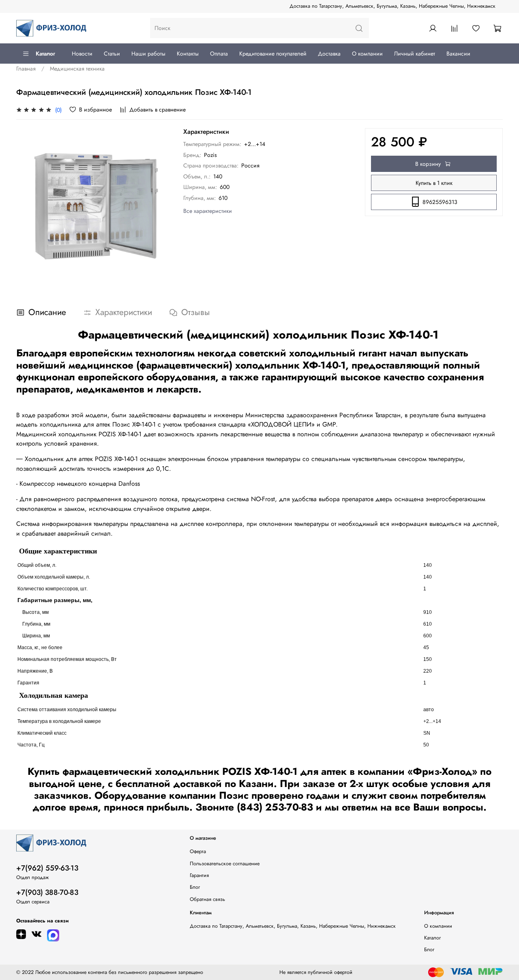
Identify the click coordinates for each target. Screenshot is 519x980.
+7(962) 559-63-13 (47, 868)
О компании (367, 53)
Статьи (112, 53)
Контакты (188, 53)
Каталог (45, 53)
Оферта (198, 851)
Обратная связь (207, 899)
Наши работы (148, 53)
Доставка (329, 53)
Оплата (219, 53)
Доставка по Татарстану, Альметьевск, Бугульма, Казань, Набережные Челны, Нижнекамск (392, 6)
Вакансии (458, 53)
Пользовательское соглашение (225, 863)
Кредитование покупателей (273, 53)
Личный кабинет (414, 53)
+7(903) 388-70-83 (47, 892)
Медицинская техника (77, 68)
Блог (195, 887)
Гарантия (199, 875)
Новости (82, 53)
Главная (26, 68)
